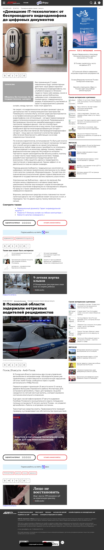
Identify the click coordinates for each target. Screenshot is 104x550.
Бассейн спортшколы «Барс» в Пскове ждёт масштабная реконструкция (84, 88)
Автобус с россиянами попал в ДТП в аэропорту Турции (89, 166)
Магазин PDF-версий (59, 512)
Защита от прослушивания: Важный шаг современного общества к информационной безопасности (53, 262)
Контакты (35, 514)
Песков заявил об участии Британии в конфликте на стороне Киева (88, 146)
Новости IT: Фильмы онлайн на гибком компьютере (39, 213)
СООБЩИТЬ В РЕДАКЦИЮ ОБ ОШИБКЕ (51, 514)
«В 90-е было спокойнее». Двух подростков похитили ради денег (88, 127)
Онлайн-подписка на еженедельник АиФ (82, 512)
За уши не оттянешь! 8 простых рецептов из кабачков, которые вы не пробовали (89, 135)
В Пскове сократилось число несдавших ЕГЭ (85, 64)
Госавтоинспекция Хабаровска (12, 360)
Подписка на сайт (23, 514)
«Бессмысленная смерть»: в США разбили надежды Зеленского (87, 357)
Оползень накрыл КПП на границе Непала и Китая (88, 173)
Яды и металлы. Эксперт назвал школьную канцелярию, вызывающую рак (87, 108)
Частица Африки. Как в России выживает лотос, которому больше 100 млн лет (88, 319)
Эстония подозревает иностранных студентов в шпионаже (52, 254)
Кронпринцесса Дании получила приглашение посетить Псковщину (22, 261)
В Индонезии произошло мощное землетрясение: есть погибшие (87, 350)
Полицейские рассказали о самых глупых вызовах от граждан (87, 159)
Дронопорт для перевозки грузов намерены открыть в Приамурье (87, 377)
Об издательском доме (25, 512)
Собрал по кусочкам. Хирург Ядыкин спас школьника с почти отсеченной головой (89, 101)
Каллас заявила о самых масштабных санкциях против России (88, 364)
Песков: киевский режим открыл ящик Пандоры (87, 152)
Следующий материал (36, 544)
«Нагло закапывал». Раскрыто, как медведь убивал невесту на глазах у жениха (88, 115)
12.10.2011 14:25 (7, 8)
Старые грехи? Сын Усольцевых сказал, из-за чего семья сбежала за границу (88, 312)
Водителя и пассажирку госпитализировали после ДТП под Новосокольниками (39, 438)
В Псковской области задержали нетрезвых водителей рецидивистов (85, 72)
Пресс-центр (39, 512)
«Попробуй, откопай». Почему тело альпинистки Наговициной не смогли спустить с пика (88, 306)
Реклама (48, 512)
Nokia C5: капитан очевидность (30, 215)
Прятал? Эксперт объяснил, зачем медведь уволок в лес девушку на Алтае (88, 333)
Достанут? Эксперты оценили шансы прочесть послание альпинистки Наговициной (89, 121)
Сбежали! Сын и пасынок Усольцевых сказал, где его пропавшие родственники (89, 326)
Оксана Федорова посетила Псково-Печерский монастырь (85, 80)
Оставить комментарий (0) (52, 223)
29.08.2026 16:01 (7, 301)
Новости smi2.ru (9, 295)
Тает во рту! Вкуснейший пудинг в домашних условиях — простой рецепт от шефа (88, 339)
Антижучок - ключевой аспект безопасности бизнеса (21, 267)
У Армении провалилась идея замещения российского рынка (87, 370)
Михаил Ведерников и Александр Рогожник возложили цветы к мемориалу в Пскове (85, 56)
